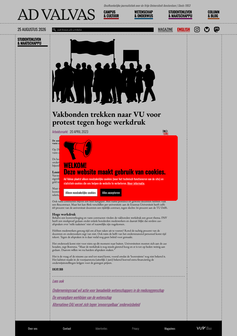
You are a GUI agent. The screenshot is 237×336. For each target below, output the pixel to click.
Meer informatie (135, 183)
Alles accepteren (111, 192)
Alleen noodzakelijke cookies (80, 192)
